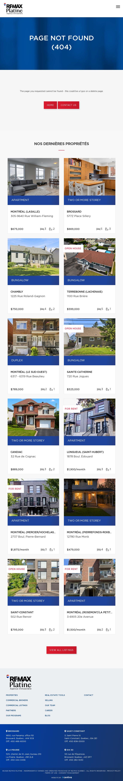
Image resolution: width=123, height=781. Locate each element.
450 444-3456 (18, 760)
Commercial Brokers (17, 700)
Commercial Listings (16, 705)
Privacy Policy (113, 771)
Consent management (69, 773)
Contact (88, 695)
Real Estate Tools (55, 695)
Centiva (67, 777)
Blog (47, 716)
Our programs (13, 716)
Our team (50, 705)
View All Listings (61, 650)
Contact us (68, 105)
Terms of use (51, 773)
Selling (49, 700)
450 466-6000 (18, 741)
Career (48, 710)
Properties (12, 695)
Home (50, 105)
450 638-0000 (77, 741)
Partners (11, 710)
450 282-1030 (76, 760)
